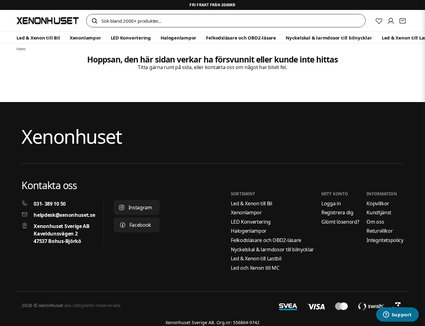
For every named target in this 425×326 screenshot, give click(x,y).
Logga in (331, 203)
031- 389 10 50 (50, 203)
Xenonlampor (85, 38)
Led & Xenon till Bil (38, 38)
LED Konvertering (131, 38)
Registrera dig (337, 212)
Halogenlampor (178, 38)
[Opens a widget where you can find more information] (397, 315)
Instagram (140, 207)
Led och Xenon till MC (255, 267)
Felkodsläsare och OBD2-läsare (241, 38)
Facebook (140, 224)
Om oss (375, 221)
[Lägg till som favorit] (379, 21)
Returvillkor (380, 230)
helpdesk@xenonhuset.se (64, 215)
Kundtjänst (379, 212)
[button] (94, 21)
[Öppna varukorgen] (403, 21)
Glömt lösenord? (340, 221)
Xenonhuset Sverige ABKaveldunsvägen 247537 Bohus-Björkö (61, 233)
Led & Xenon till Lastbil (256, 258)
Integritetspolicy (385, 240)
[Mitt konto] (391, 21)
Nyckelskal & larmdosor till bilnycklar (329, 38)
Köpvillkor (378, 203)
